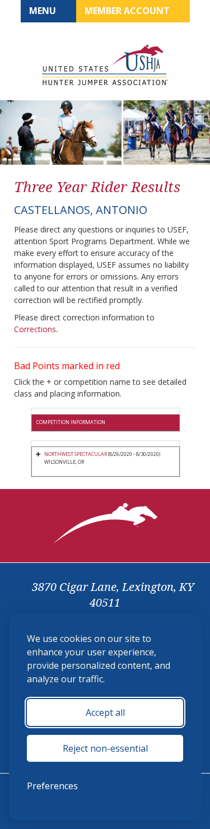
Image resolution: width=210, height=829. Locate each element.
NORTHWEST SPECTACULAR (75, 454)
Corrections (35, 329)
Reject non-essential (105, 748)
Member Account (128, 10)
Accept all (105, 712)
